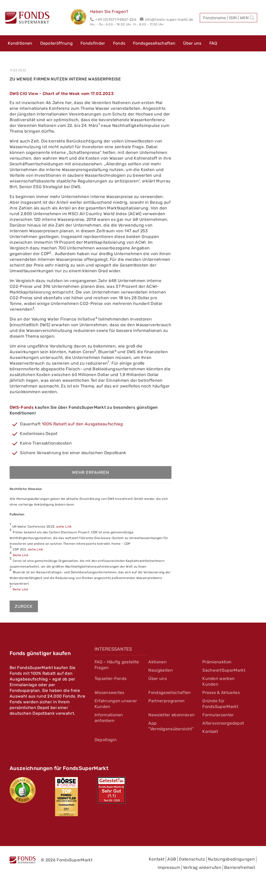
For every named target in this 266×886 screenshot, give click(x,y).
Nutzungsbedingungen (231, 859)
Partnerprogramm (166, 700)
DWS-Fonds (22, 407)
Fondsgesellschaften (154, 43)
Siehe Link (20, 555)
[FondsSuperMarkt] (27, 18)
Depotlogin (106, 739)
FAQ (213, 43)
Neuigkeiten (160, 670)
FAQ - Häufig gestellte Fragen (117, 664)
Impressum (169, 867)
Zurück (24, 606)
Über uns (192, 43)
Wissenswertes (109, 692)
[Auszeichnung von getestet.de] (111, 790)
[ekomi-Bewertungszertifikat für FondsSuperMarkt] (23, 790)
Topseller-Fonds (111, 678)
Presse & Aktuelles (221, 692)
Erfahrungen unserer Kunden (116, 703)
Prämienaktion (216, 661)
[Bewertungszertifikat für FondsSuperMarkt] (80, 18)
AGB (171, 859)
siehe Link (63, 526)
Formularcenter (218, 714)
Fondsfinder (93, 43)
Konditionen (20, 43)
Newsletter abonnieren (171, 714)
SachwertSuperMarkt (223, 670)
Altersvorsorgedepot (223, 723)
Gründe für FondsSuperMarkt (220, 703)
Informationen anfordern (109, 717)
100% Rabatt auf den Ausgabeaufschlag (82, 423)
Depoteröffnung (56, 43)
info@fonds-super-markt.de (169, 19)
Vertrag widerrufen (202, 867)
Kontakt (210, 731)
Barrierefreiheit (239, 867)
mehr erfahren (90, 472)
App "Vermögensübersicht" (171, 726)
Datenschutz (192, 859)
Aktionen (157, 661)
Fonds (119, 43)
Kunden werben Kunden (218, 681)
